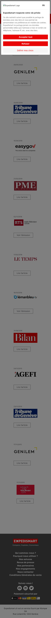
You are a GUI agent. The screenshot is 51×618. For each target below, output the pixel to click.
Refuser (25, 43)
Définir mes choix (25, 50)
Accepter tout (25, 37)
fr (44, 5)
